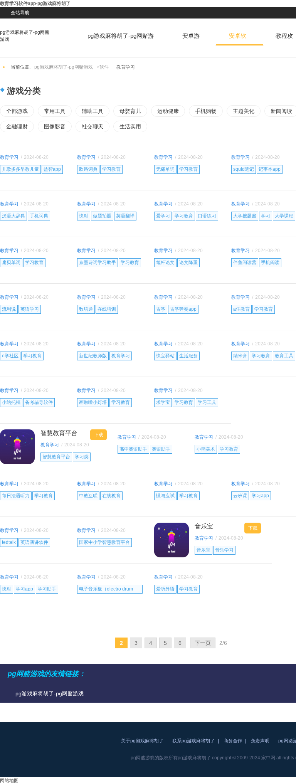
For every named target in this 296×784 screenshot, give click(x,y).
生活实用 (130, 126)
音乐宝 (204, 526)
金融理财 (17, 126)
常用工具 (55, 111)
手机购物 (206, 111)
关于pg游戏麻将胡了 (142, 741)
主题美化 (243, 111)
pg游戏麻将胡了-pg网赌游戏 (24, 36)
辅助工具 (92, 111)
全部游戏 (17, 111)
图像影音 (55, 126)
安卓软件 (237, 38)
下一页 (203, 643)
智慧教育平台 (58, 433)
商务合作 (233, 741)
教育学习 (9, 157)
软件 (104, 67)
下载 (98, 434)
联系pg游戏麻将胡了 (193, 741)
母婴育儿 (130, 111)
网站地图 (9, 780)
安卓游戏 (191, 38)
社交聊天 (92, 126)
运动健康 (168, 111)
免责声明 (260, 741)
